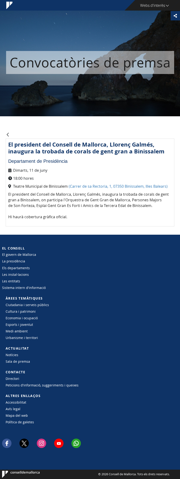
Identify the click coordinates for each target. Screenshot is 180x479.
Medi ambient (17, 331)
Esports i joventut (19, 324)
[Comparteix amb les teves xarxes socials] (175, 15)
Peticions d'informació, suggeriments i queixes (42, 385)
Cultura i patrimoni (21, 311)
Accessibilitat (16, 402)
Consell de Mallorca (16, 474)
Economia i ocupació (22, 318)
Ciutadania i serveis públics (27, 305)
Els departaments (16, 268)
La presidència (13, 261)
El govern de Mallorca (19, 254)
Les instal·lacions (15, 274)
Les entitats (11, 281)
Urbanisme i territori (22, 337)
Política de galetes (20, 422)
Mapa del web (17, 415)
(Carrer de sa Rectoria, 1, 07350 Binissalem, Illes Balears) (118, 186)
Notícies (12, 355)
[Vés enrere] (8, 135)
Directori (12, 378)
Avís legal (13, 409)
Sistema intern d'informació (24, 287)
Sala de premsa (18, 361)
